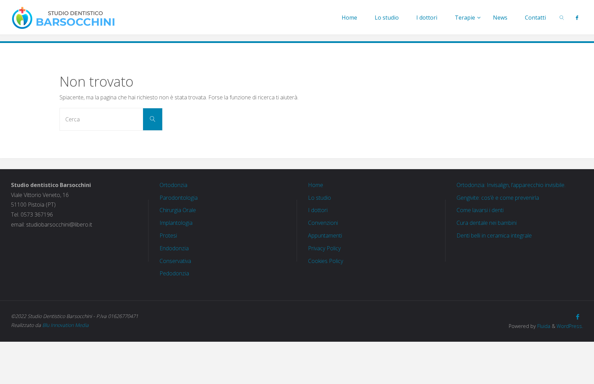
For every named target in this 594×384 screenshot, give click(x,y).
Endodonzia (174, 248)
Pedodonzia (174, 273)
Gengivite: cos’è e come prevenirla (497, 197)
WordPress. (570, 326)
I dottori (318, 210)
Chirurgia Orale (178, 210)
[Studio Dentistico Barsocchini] (63, 17)
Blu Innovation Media (65, 325)
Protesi (168, 235)
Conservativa (175, 261)
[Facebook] (577, 17)
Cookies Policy (325, 261)
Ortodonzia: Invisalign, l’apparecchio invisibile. (510, 185)
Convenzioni (323, 223)
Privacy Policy (324, 248)
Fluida (543, 326)
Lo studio (319, 197)
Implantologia (176, 223)
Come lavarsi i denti (480, 210)
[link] (561, 17)
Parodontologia (179, 197)
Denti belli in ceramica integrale (494, 235)
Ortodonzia (173, 185)
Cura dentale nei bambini (486, 223)
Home (315, 185)
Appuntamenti (325, 235)
